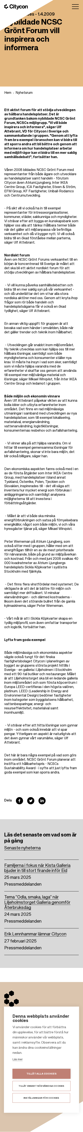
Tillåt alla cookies (41, 1074)
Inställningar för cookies (41, 1098)
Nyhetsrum (24, 93)
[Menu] (75, 6)
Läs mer (18, 1059)
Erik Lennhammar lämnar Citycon (35, 934)
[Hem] (16, 6)
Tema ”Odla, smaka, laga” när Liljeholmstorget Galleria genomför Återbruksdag (37, 902)
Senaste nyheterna (22, 848)
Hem (7, 93)
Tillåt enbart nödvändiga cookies (41, 1086)
